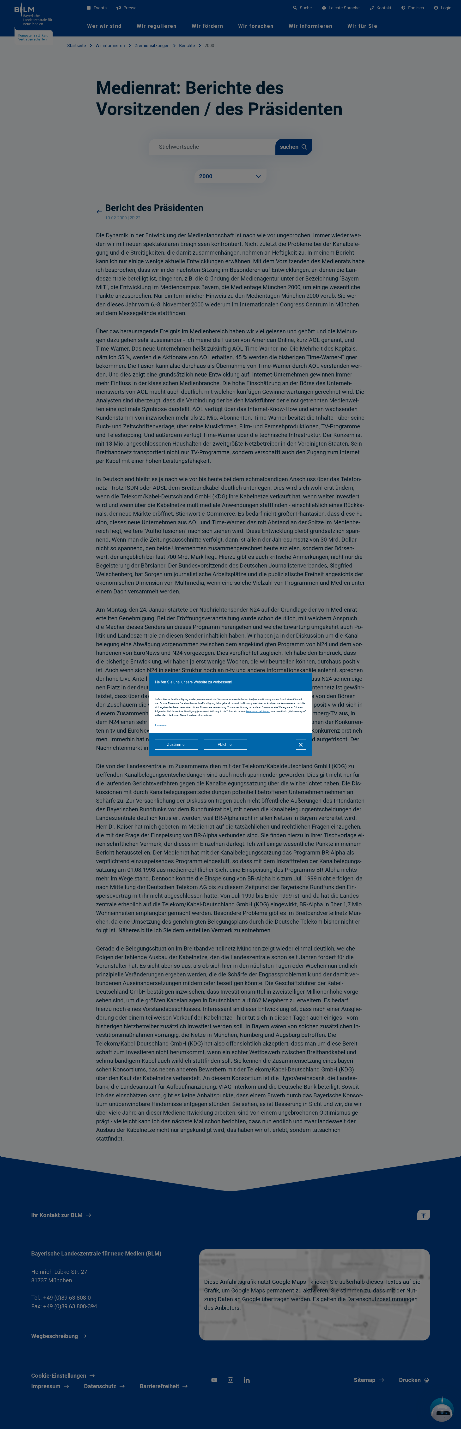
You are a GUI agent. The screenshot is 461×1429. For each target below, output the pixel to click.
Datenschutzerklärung (258, 711)
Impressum (161, 725)
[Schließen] (301, 745)
